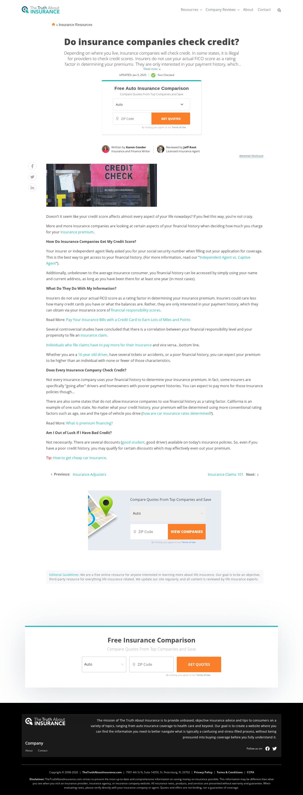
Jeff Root (189, 147)
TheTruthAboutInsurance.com (102, 772)
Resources (189, 9)
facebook (267, 748)
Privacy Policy (203, 772)
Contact (264, 9)
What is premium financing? (89, 423)
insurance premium (77, 232)
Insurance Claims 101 (225, 474)
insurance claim (94, 335)
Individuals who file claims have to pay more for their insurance (99, 345)
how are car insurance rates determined (176, 413)
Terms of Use (179, 127)
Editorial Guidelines (64, 575)
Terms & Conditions (230, 772)
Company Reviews (221, 9)
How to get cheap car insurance (79, 457)
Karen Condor (136, 147)
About (248, 9)
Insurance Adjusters (89, 474)
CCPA (250, 772)
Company (34, 743)
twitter (274, 748)
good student (133, 442)
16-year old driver (93, 354)
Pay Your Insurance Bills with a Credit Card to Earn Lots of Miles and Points (128, 319)
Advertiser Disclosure (251, 155)
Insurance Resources (75, 25)
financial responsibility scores (135, 310)
